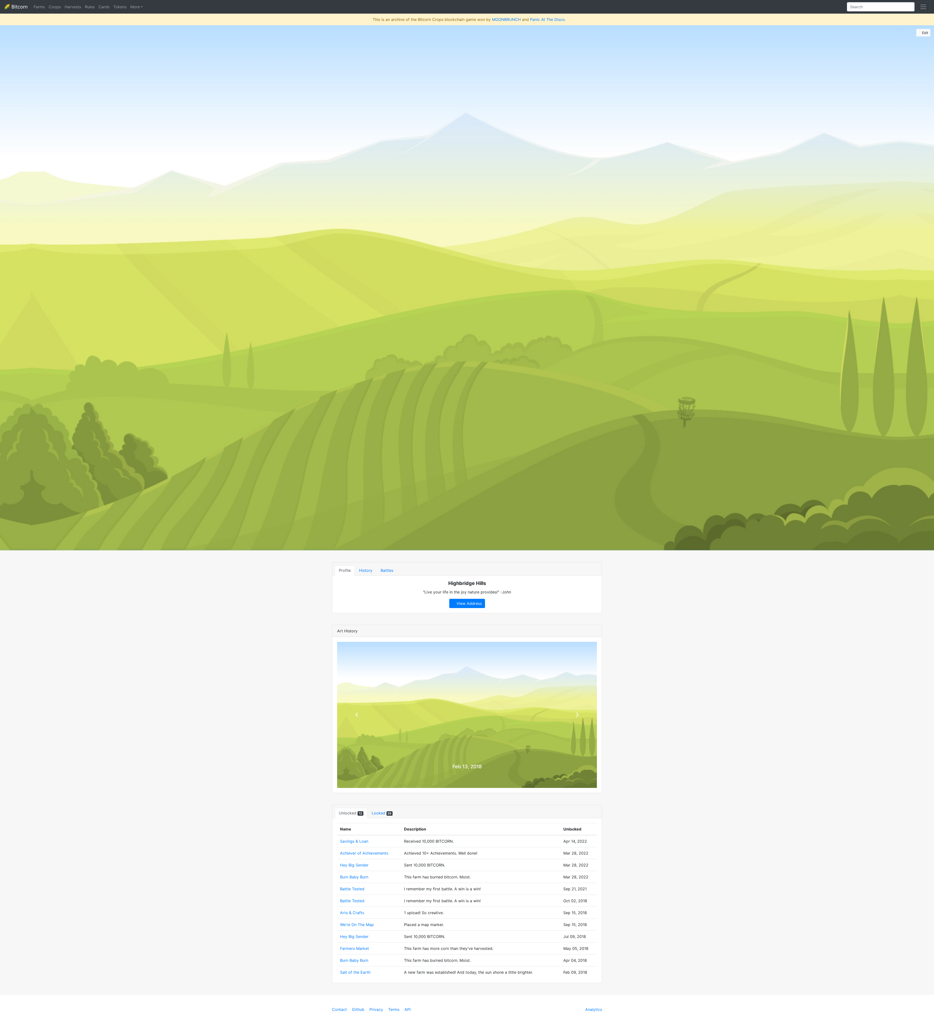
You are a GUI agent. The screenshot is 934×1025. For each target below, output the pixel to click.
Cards (104, 6)
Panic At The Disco (547, 19)
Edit (924, 33)
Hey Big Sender (354, 865)
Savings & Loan (354, 841)
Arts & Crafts (352, 912)
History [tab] (365, 570)
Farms (39, 6)
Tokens (119, 6)
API (407, 1009)
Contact (339, 1009)
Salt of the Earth (355, 972)
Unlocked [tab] (350, 813)
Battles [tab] (387, 570)
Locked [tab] (382, 813)
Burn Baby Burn (354, 877)
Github (358, 1009)
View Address (468, 603)
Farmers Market (354, 948)
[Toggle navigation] (923, 7)
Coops (55, 6)
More (135, 6)
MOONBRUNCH (506, 19)
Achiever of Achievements (364, 853)
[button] (356, 715)
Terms (393, 1009)
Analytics (593, 1009)
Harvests (73, 6)
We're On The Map (357, 924)
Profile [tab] (345, 570)
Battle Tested (352, 888)
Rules (90, 6)
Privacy (376, 1009)
